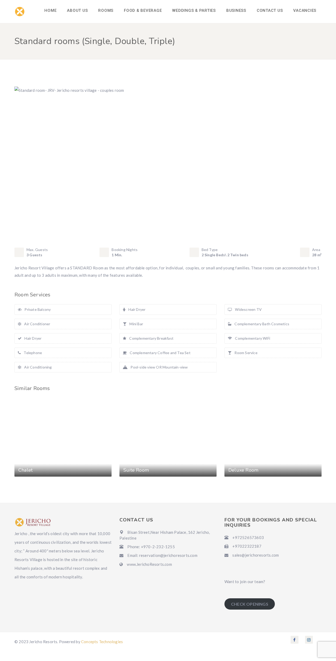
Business (236, 10)
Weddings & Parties (194, 10)
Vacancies (304, 10)
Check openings (249, 603)
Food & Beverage (143, 10)
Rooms (105, 10)
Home (50, 10)
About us (77, 10)
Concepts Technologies (102, 641)
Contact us (270, 10)
